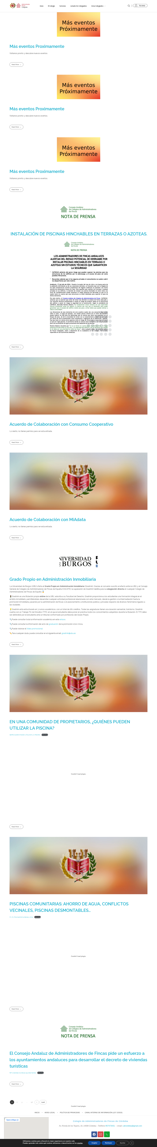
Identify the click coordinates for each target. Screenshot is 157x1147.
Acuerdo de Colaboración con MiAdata (48, 519)
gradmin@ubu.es (69, 633)
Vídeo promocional (34, 629)
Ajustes (122, 1143)
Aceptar (94, 1143)
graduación (53, 624)
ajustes (80, 1143)
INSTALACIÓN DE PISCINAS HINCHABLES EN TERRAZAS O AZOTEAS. (78, 233)
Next (37, 1102)
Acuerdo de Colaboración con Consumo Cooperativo (61, 424)
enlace (62, 619)
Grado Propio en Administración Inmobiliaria (53, 579)
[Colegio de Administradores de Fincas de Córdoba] (20, 5)
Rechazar (108, 1143)
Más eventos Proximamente (37, 46)
